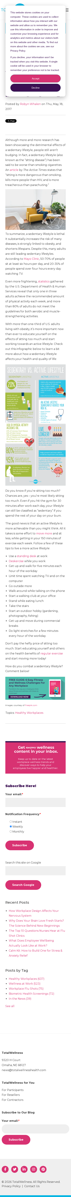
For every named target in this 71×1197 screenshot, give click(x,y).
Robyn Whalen (30, 104)
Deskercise (16, 561)
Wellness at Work (24, 983)
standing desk (26, 556)
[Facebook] (5, 1169)
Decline (36, 87)
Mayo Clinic (31, 258)
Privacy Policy (11, 1186)
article (14, 170)
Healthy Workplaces (29, 712)
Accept (35, 78)
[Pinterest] (43, 1169)
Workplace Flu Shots (26, 988)
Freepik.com (31, 705)
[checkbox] (37, 826)
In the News (20, 998)
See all (9, 1006)
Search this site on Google (23, 862)
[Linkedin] (24, 1169)
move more (44, 533)
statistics (43, 281)
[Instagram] (33, 1169)
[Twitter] (14, 1169)
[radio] (37, 821)
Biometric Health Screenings (31, 993)
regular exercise (51, 653)
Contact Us (31, 1186)
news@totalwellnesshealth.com (24, 1070)
